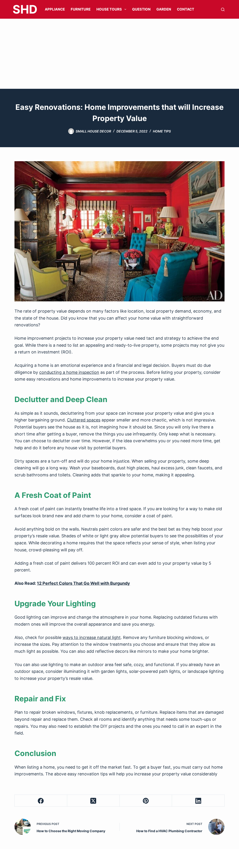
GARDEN (163, 9)
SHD (25, 9)
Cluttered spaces (83, 419)
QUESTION (141, 9)
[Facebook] (41, 801)
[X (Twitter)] (93, 801)
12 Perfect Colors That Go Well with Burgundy (83, 583)
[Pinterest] (146, 801)
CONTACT (185, 9)
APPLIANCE (55, 9)
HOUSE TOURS (109, 9)
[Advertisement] (119, 53)
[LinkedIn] (198, 801)
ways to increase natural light (92, 637)
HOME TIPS (162, 131)
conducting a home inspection (69, 372)
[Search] (223, 9)
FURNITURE (81, 9)
